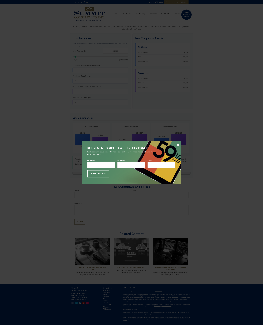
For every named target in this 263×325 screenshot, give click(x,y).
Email (150, 160)
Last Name (121, 160)
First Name (91, 160)
